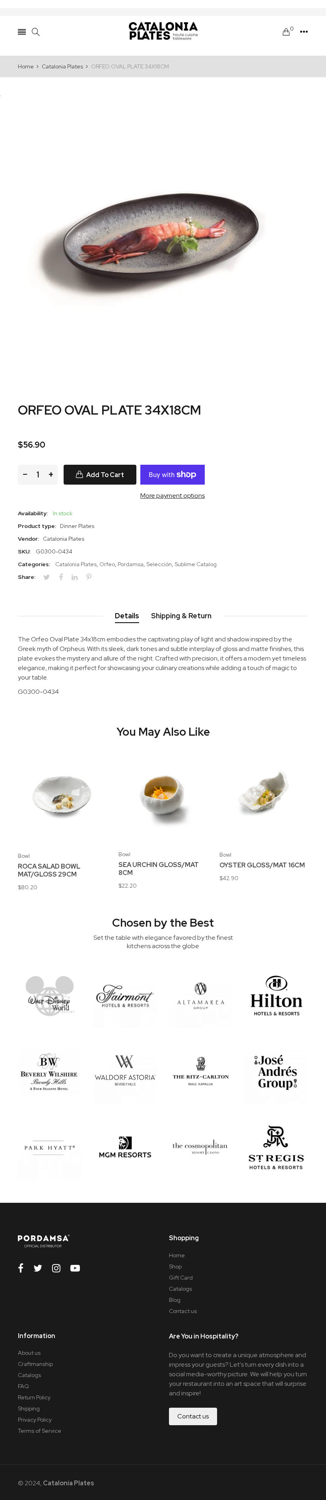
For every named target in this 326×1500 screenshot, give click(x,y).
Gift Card (181, 1277)
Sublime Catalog (196, 564)
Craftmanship (35, 1364)
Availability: (33, 513)
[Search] (36, 32)
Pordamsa (131, 564)
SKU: (24, 551)
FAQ (23, 1386)
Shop (175, 1266)
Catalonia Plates (76, 564)
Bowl (24, 855)
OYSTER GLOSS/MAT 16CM (262, 865)
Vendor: (28, 538)
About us (29, 1352)
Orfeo (107, 564)
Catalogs (180, 1288)
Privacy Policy (35, 1419)
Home (177, 1255)
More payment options (172, 495)
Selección (159, 564)
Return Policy (34, 1397)
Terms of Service (39, 1430)
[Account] (304, 32)
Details (127, 615)
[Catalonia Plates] (163, 32)
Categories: (34, 564)
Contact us (183, 1311)
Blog (174, 1299)
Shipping (29, 1408)
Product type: (37, 526)
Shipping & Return (181, 615)
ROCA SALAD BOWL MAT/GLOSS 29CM (49, 871)
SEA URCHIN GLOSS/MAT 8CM (158, 869)
